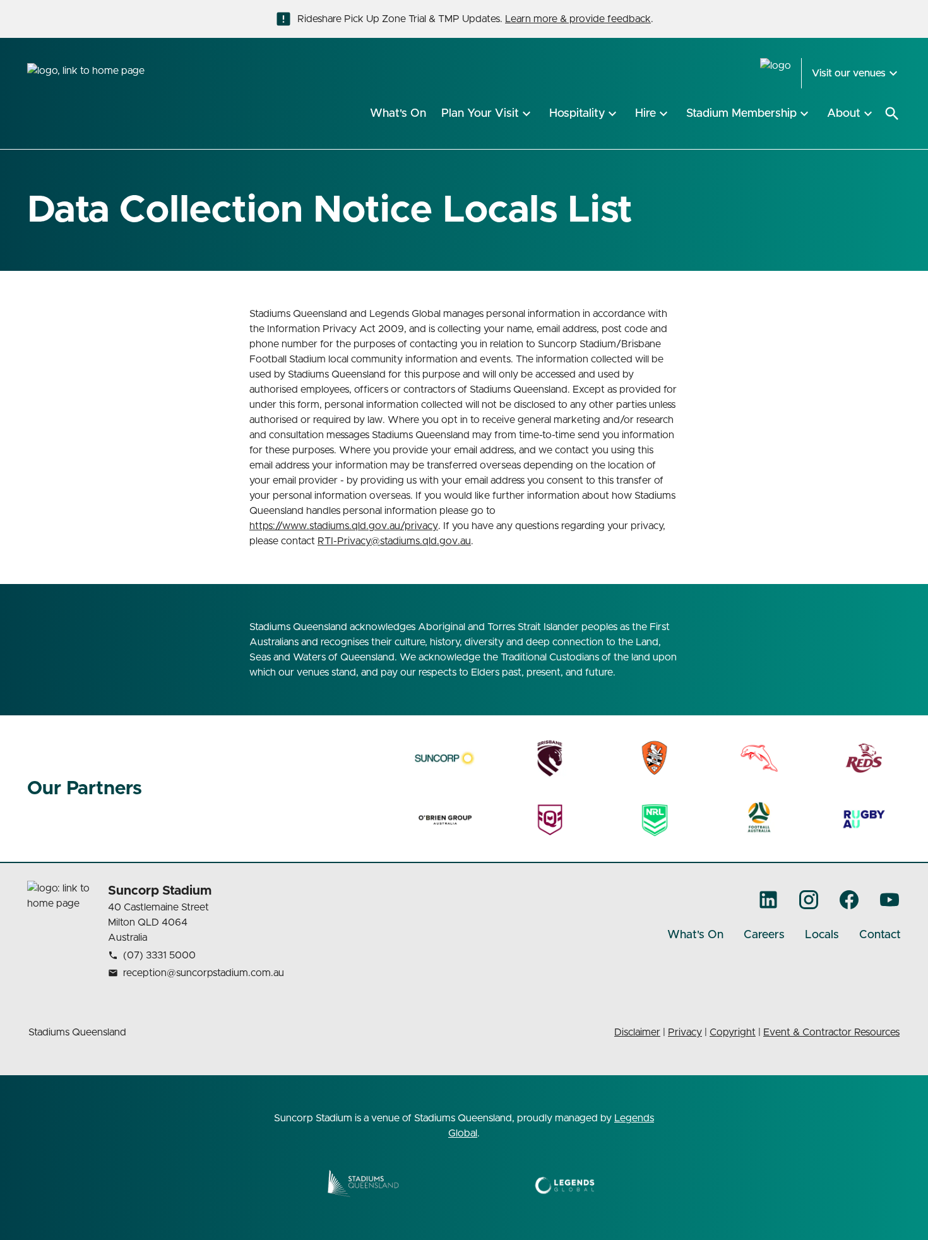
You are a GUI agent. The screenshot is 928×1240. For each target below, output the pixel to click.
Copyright (733, 1032)
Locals (822, 935)
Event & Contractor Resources (831, 1032)
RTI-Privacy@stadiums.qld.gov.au (394, 541)
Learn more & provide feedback (578, 19)
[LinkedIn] (768, 899)
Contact (880, 935)
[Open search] (892, 113)
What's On (695, 935)
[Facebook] (849, 899)
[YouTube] (889, 899)
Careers (764, 935)
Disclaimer (637, 1032)
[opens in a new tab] (445, 758)
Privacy (685, 1032)
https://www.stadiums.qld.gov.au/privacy (343, 526)
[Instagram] (808, 899)
